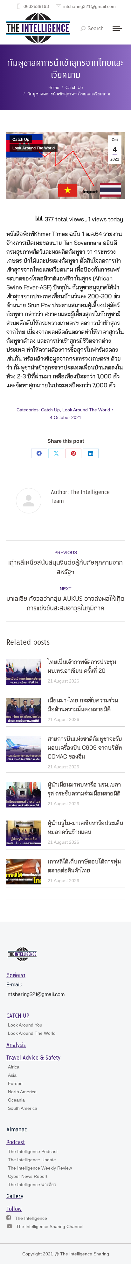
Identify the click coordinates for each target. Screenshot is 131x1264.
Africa (13, 1066)
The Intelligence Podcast (33, 1151)
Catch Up (20, 139)
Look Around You (25, 1024)
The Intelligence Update (32, 1159)
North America (22, 1091)
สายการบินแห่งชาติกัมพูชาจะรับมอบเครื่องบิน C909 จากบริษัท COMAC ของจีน (85, 748)
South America (22, 1108)
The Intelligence (31, 1218)
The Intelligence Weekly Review (40, 1168)
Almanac (16, 1129)
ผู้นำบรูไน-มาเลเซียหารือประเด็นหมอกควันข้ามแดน (85, 828)
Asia (12, 1075)
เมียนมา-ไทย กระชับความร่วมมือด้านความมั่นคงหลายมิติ (83, 705)
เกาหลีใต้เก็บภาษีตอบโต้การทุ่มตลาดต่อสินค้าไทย (84, 866)
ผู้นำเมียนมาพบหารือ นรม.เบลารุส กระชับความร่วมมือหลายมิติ (84, 789)
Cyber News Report (27, 1176)
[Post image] (23, 672)
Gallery (14, 1196)
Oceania (16, 1100)
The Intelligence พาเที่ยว (32, 1184)
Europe (15, 1083)
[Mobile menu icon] (117, 28)
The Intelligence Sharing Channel (49, 1226)
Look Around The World (33, 148)
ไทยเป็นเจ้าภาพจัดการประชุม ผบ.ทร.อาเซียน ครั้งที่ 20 (82, 666)
